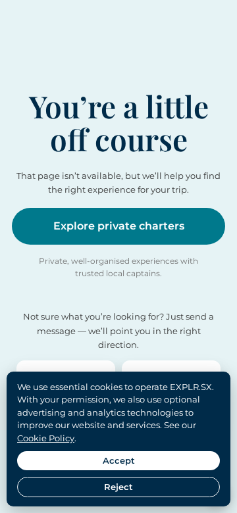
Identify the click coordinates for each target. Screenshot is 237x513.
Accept (119, 460)
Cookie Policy (45, 438)
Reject (118, 486)
